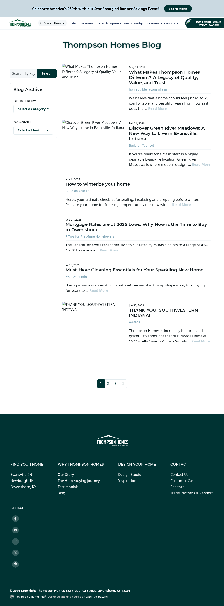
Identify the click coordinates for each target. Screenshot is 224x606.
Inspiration (127, 480)
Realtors (177, 486)
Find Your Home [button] (83, 23)
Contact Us (179, 474)
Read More (157, 108)
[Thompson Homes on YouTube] (17, 531)
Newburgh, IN (22, 480)
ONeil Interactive (97, 597)
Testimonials (68, 486)
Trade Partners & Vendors (192, 493)
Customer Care (182, 480)
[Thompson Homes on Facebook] (17, 519)
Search (47, 73)
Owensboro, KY (23, 486)
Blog (61, 493)
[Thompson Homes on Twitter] (17, 553)
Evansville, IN (21, 474)
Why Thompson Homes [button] (114, 23)
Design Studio (129, 474)
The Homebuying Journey (79, 480)
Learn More (178, 9)
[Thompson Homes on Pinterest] (17, 565)
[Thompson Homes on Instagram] (17, 542)
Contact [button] (170, 23)
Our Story (66, 474)
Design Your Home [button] (147, 23)
